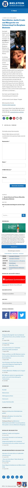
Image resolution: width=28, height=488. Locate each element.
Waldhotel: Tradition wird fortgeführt (10, 433)
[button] (4, 118)
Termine (13, 125)
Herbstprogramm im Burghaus (17, 260)
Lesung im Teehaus (14, 256)
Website (4, 177)
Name (4, 162)
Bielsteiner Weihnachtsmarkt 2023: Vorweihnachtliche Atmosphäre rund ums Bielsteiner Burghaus (13, 422)
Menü (15, 10)
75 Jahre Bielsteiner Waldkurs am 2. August (13, 370)
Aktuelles (7, 125)
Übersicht (4, 285)
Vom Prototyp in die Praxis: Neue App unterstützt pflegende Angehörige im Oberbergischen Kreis (12, 364)
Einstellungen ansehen (14, 250)
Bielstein (17, 3)
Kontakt (4, 389)
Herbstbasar (12, 263)
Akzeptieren (14, 246)
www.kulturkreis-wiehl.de (17, 112)
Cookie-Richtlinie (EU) (8, 402)
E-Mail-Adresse (7, 169)
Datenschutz (15, 253)
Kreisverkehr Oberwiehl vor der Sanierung (12, 437)
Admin (14, 17)
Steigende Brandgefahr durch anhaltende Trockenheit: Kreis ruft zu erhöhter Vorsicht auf (13, 336)
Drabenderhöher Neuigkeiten (13, 450)
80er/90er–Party (13, 265)
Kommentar (6, 141)
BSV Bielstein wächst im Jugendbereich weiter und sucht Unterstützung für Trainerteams (12, 377)
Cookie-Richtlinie (8, 253)
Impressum (21, 253)
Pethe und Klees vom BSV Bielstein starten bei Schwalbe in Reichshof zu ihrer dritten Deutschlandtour (13, 356)
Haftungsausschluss (7, 396)
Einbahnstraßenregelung (8, 105)
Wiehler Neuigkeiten (10, 430)
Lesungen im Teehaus (8, 343)
